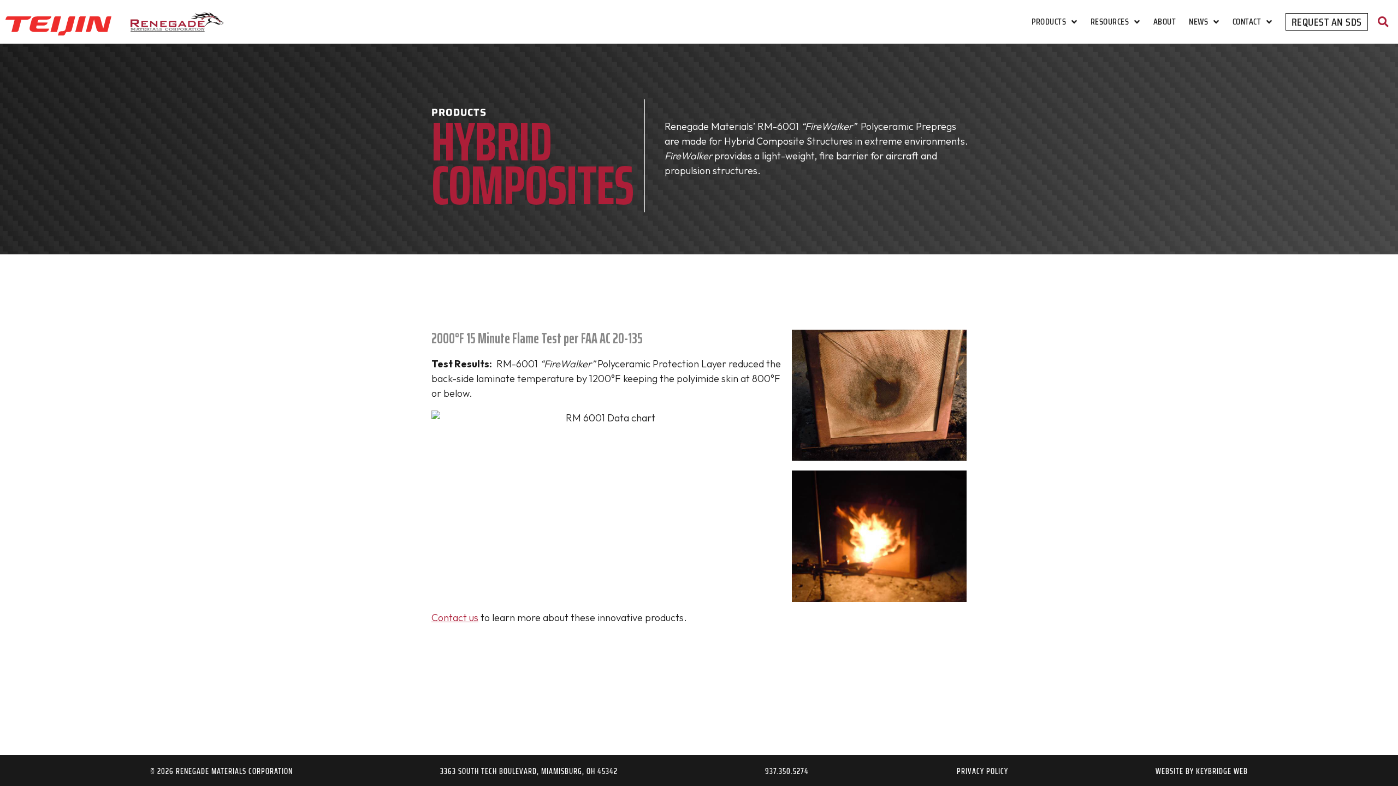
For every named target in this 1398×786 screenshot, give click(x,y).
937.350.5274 (787, 771)
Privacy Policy (982, 771)
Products (1049, 21)
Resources (1110, 21)
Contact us (454, 617)
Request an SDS (1327, 22)
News (1198, 21)
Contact (1247, 21)
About (1164, 21)
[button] (1383, 22)
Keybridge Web (1222, 771)
